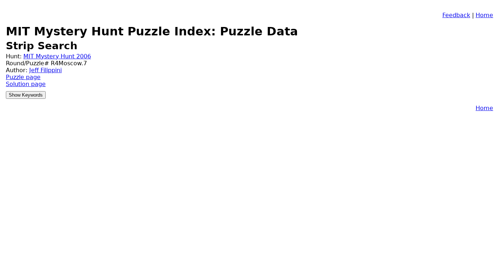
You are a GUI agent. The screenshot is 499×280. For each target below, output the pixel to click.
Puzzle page (23, 77)
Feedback (456, 15)
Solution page (26, 84)
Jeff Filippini (45, 70)
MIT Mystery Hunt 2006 (57, 56)
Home (484, 15)
